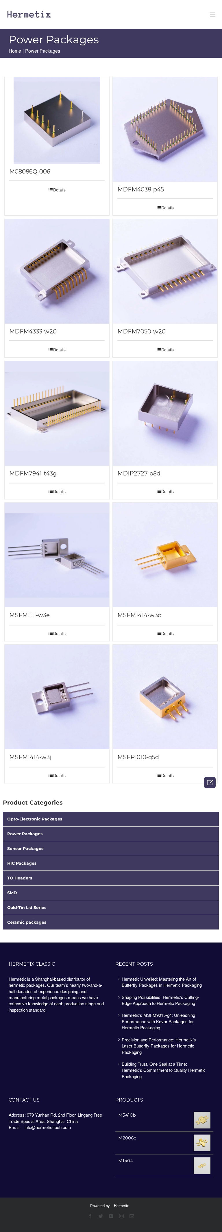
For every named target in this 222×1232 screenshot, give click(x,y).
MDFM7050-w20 (141, 331)
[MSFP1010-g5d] (165, 697)
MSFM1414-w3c (139, 615)
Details (59, 190)
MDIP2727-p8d (138, 473)
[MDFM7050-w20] (165, 271)
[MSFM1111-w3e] (57, 555)
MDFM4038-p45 (140, 189)
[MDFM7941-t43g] (57, 413)
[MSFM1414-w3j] (57, 697)
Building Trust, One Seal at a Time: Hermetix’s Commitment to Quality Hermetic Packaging (164, 1070)
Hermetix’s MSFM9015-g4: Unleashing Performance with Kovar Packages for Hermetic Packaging (158, 1021)
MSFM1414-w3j (30, 757)
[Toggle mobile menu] (213, 15)
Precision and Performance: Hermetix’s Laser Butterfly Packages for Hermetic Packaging (159, 1045)
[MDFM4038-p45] (165, 129)
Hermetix (121, 1205)
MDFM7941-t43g (33, 473)
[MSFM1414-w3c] (165, 555)
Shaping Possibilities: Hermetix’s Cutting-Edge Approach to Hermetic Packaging (160, 1000)
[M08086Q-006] (57, 120)
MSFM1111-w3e (29, 615)
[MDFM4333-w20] (57, 271)
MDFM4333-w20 (33, 331)
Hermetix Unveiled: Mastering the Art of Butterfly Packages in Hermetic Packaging (162, 982)
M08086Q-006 (29, 171)
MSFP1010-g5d (138, 757)
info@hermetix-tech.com (48, 1127)
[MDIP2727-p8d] (165, 413)
